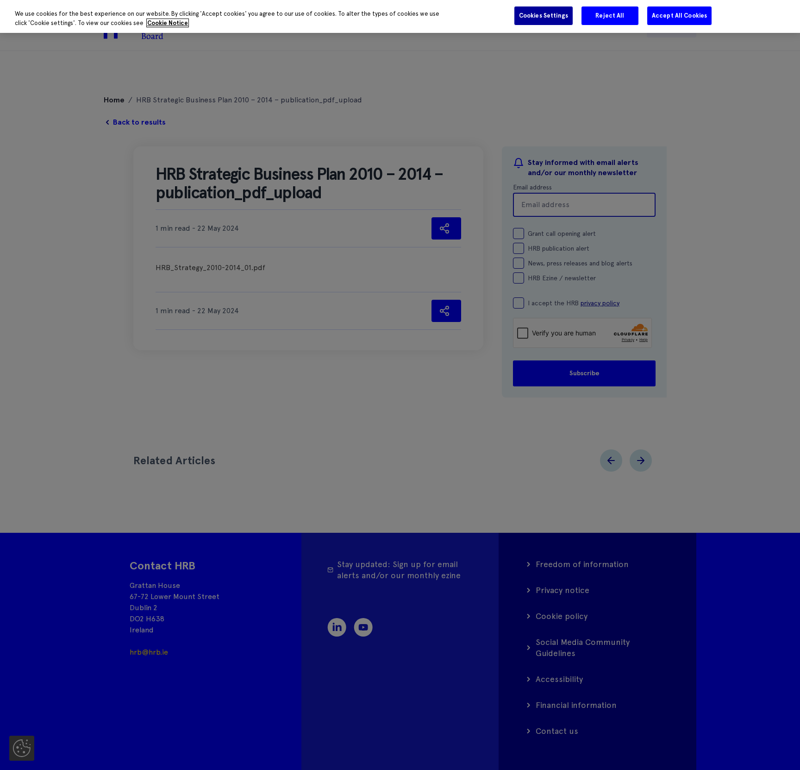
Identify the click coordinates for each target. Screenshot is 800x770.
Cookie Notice (167, 22)
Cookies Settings (543, 15)
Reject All (609, 15)
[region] (400, 16)
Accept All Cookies (679, 15)
